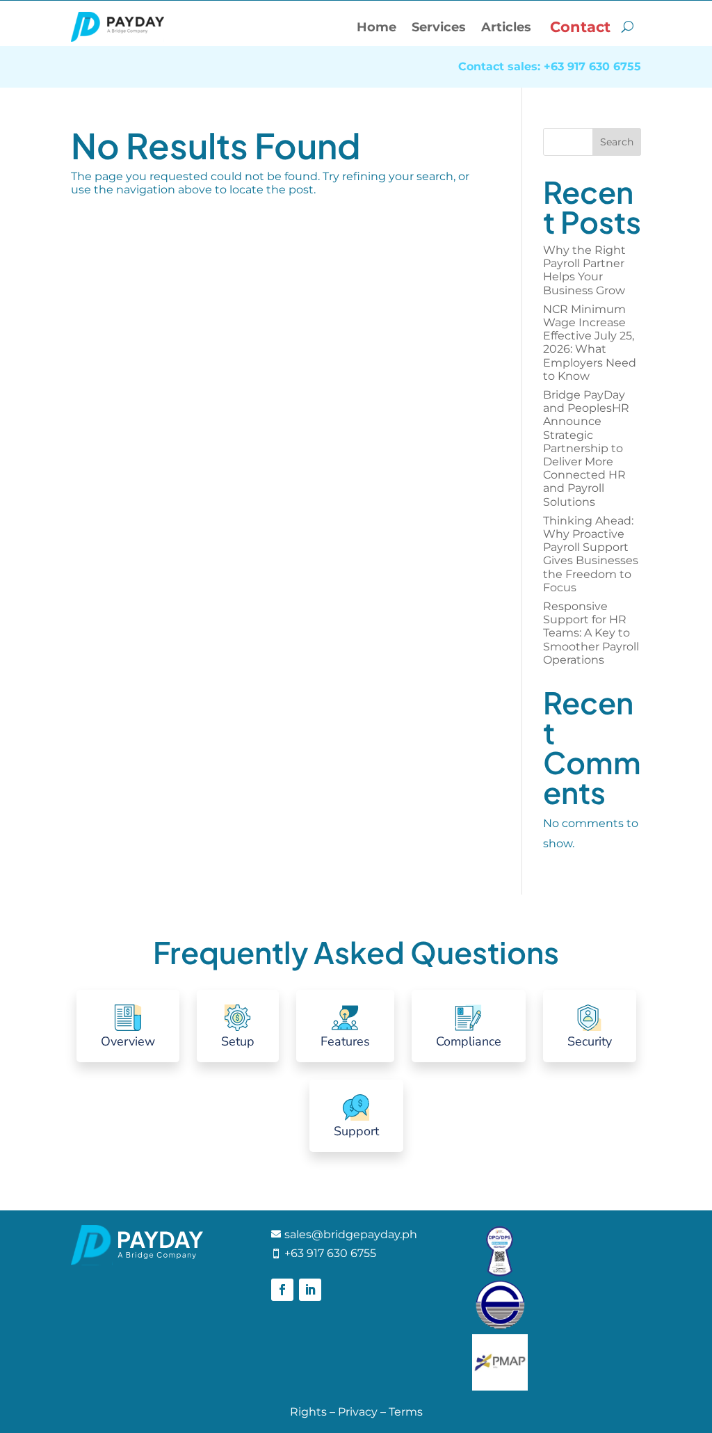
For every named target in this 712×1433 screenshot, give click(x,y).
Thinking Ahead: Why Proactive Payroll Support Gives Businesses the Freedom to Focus (590, 554)
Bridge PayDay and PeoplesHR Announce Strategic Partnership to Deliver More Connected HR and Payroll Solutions (586, 448)
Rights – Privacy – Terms (356, 1411)
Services (439, 27)
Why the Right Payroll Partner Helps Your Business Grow (585, 270)
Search (616, 142)
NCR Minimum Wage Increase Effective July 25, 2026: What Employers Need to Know (589, 343)
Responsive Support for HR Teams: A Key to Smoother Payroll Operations (591, 633)
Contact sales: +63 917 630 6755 (549, 67)
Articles (506, 27)
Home (376, 27)
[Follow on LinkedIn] (310, 1290)
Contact (580, 26)
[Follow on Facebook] (282, 1290)
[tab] (127, 1026)
